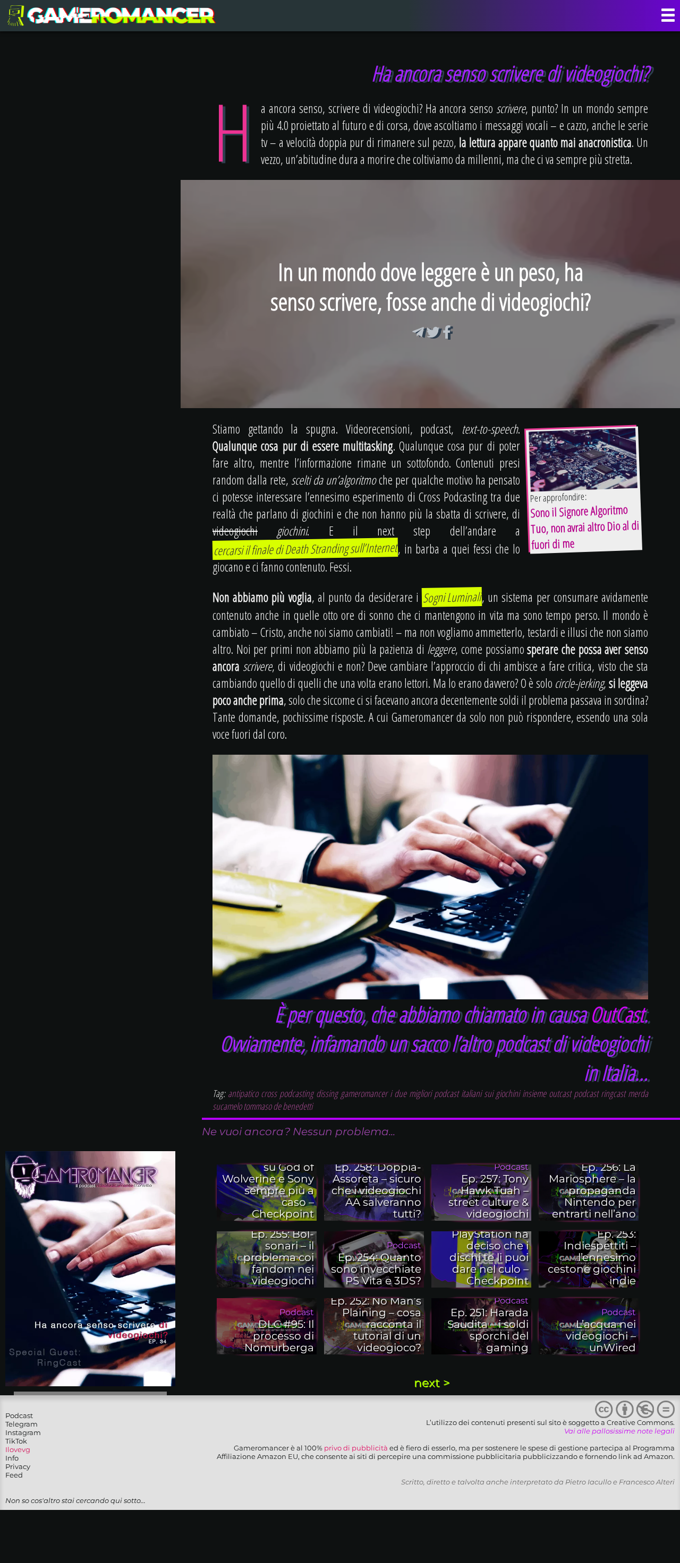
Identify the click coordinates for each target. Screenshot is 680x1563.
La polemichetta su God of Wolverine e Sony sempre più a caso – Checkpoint (268, 1184)
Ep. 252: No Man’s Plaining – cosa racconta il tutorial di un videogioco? (375, 1324)
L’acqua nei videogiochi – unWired (601, 1336)
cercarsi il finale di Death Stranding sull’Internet (305, 549)
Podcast (19, 1415)
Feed (14, 1475)
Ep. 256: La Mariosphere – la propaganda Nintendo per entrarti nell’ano (592, 1190)
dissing (327, 1093)
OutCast (617, 1014)
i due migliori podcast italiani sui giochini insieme (468, 1093)
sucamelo (227, 1106)
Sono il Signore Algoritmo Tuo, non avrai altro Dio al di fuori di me (585, 526)
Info (12, 1458)
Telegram (21, 1424)
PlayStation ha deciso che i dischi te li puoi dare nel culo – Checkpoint (489, 1257)
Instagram (23, 1432)
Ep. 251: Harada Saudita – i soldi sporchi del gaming (488, 1330)
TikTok (16, 1441)
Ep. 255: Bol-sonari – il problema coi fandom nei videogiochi (278, 1257)
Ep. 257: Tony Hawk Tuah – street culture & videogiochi (488, 1196)
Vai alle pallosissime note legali (619, 1431)
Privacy (17, 1466)
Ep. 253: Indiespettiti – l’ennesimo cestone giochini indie (592, 1257)
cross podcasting (287, 1093)
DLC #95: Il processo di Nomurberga (279, 1336)
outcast (560, 1093)
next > (432, 1383)
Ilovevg (17, 1449)
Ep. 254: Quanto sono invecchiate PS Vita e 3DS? (376, 1269)
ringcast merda (624, 1093)
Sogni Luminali (452, 597)
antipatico (243, 1093)
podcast (586, 1093)
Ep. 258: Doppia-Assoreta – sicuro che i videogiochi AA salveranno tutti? (376, 1190)
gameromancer (364, 1093)
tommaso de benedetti (277, 1106)
